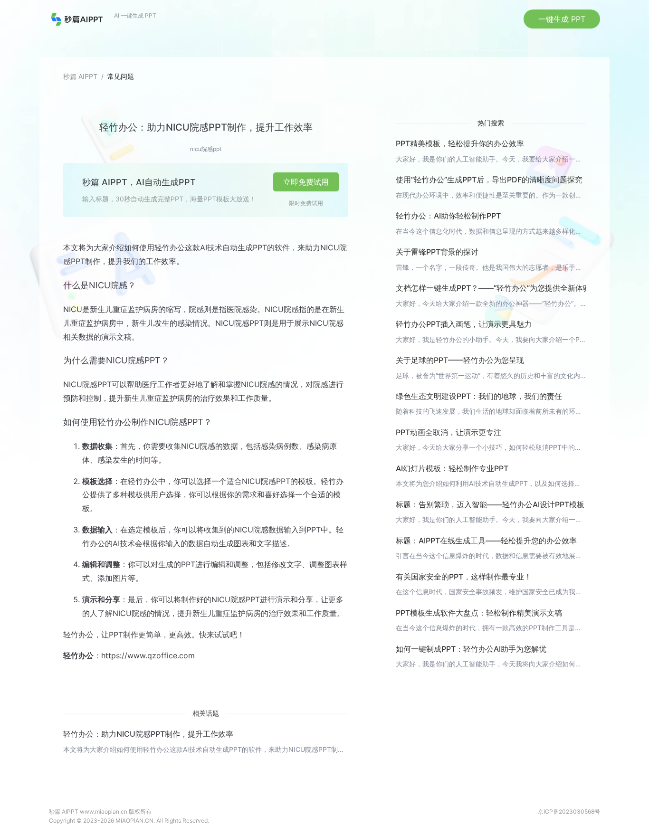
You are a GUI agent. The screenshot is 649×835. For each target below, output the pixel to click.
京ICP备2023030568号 (569, 811)
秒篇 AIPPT (80, 76)
